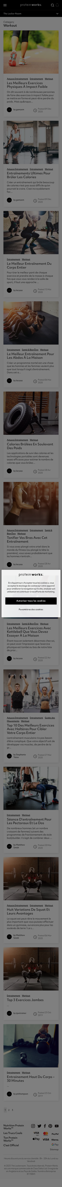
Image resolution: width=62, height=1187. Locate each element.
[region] (31, 593)
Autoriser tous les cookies (31, 600)
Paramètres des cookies (31, 609)
